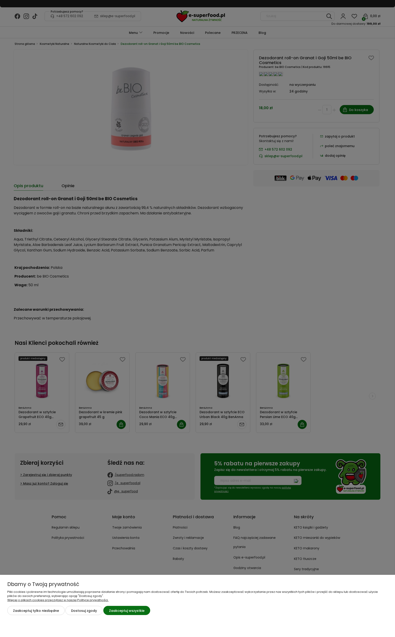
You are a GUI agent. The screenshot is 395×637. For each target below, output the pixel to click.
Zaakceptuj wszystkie (126, 610)
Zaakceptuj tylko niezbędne (36, 610)
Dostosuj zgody (84, 610)
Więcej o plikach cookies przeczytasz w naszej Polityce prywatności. (58, 600)
